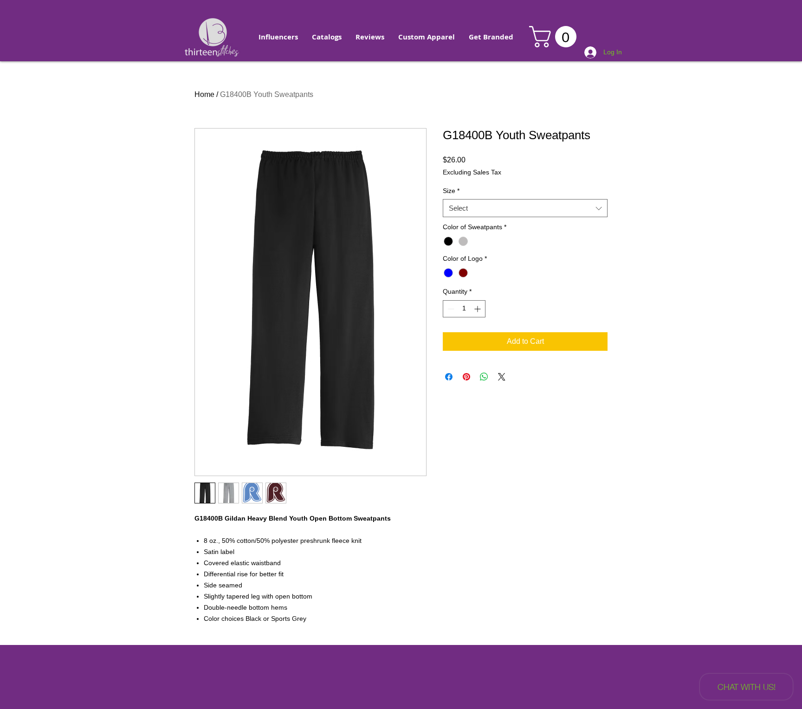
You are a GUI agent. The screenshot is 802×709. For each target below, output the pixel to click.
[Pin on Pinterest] (466, 376)
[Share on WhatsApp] (484, 376)
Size (451, 190)
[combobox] (525, 208)
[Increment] (478, 309)
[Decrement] (450, 309)
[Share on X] (501, 376)
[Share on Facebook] (448, 376)
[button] (278, 37)
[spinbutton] (464, 309)
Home (204, 94)
